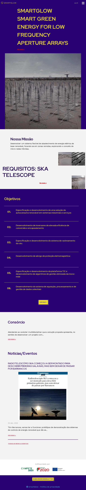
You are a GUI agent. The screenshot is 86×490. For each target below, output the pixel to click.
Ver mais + (20, 49)
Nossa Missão (21, 139)
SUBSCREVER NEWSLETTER (43, 479)
